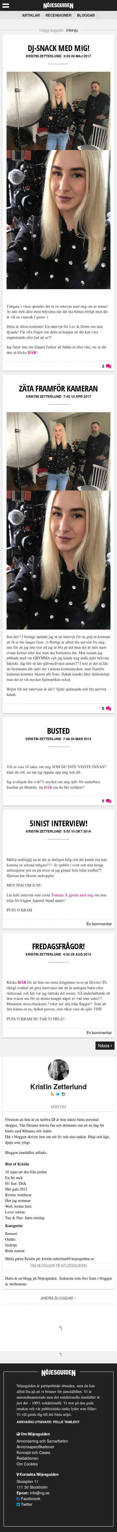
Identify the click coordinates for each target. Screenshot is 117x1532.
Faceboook (30, 1498)
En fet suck (14, 1177)
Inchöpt (11, 1244)
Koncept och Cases (33, 1452)
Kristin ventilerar (18, 1194)
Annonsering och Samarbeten (42, 1441)
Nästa (104, 1045)
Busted (58, 730)
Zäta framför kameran (58, 388)
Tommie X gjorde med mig (72, 894)
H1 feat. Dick (15, 1183)
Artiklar (31, 15)
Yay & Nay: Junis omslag (24, 1217)
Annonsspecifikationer (35, 1446)
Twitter (26, 1504)
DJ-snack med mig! (59, 47)
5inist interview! (59, 823)
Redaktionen (27, 1458)
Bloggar (86, 15)
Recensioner (58, 15)
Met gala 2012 (16, 1189)
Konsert (11, 1233)
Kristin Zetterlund (43, 55)
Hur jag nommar (18, 1200)
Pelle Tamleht (66, 1421)
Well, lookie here (18, 1206)
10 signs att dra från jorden (26, 1171)
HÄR (48, 787)
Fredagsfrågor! (58, 946)
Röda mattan (14, 1250)
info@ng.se (40, 1492)
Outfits (10, 1239)
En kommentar (99, 923)
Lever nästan (15, 1211)
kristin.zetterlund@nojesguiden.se (68, 1258)
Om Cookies (27, 1464)
